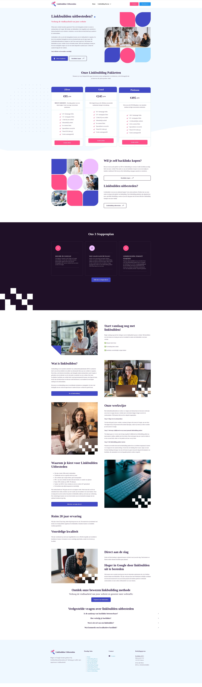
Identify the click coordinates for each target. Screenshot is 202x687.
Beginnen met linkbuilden (101, 599)
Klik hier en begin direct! (101, 279)
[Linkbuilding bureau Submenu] (110, 4)
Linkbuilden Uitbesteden (66, 4)
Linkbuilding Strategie (92, 665)
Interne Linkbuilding (92, 671)
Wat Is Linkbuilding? (92, 661)
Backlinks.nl (145, 4)
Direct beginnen (61, 58)
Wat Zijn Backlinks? (92, 663)
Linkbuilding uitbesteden (113, 205)
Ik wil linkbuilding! (74, 393)
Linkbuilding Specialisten (93, 669)
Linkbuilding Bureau (92, 659)
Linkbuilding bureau (103, 4)
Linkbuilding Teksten (92, 667)
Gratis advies (67, 142)
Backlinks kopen (76, 58)
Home (93, 4)
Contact (134, 4)
